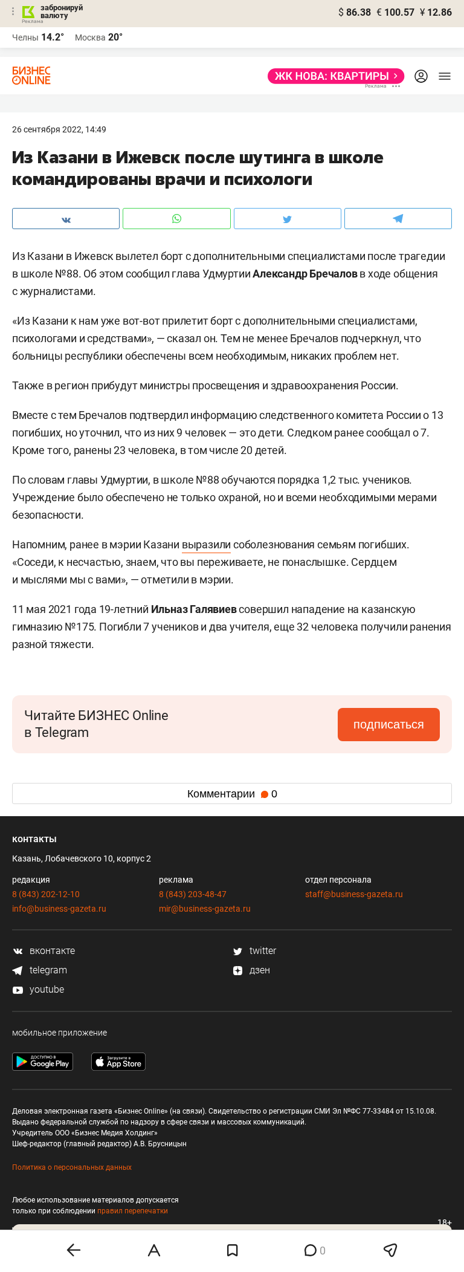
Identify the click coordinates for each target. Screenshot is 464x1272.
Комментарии (232, 794)
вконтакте (51, 950)
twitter (261, 950)
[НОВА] (332, 76)
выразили (206, 544)
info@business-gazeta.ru (59, 908)
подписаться (388, 724)
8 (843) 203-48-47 (193, 894)
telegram (47, 970)
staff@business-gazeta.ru (354, 894)
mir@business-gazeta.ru (205, 908)
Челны (25, 37)
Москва (90, 37)
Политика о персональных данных (72, 1167)
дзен (258, 970)
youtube (45, 989)
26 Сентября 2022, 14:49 (59, 129)
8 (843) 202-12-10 (46, 894)
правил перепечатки (132, 1211)
